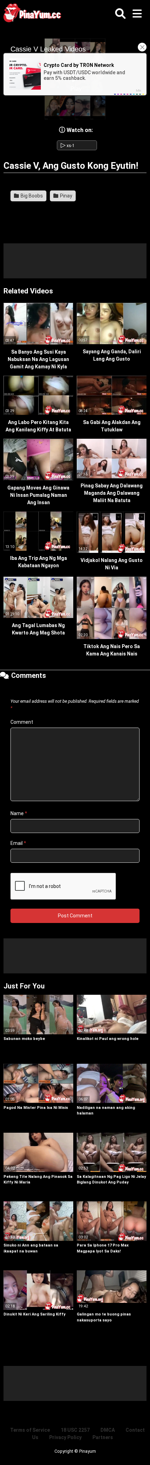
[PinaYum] (34, 14)
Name (18, 813)
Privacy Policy (65, 1437)
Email (18, 843)
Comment (21, 722)
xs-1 (68, 145)
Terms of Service (30, 1430)
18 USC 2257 (75, 1430)
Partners (102, 1437)
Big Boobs (31, 196)
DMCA (107, 1430)
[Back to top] (137, 1451)
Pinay (65, 196)
